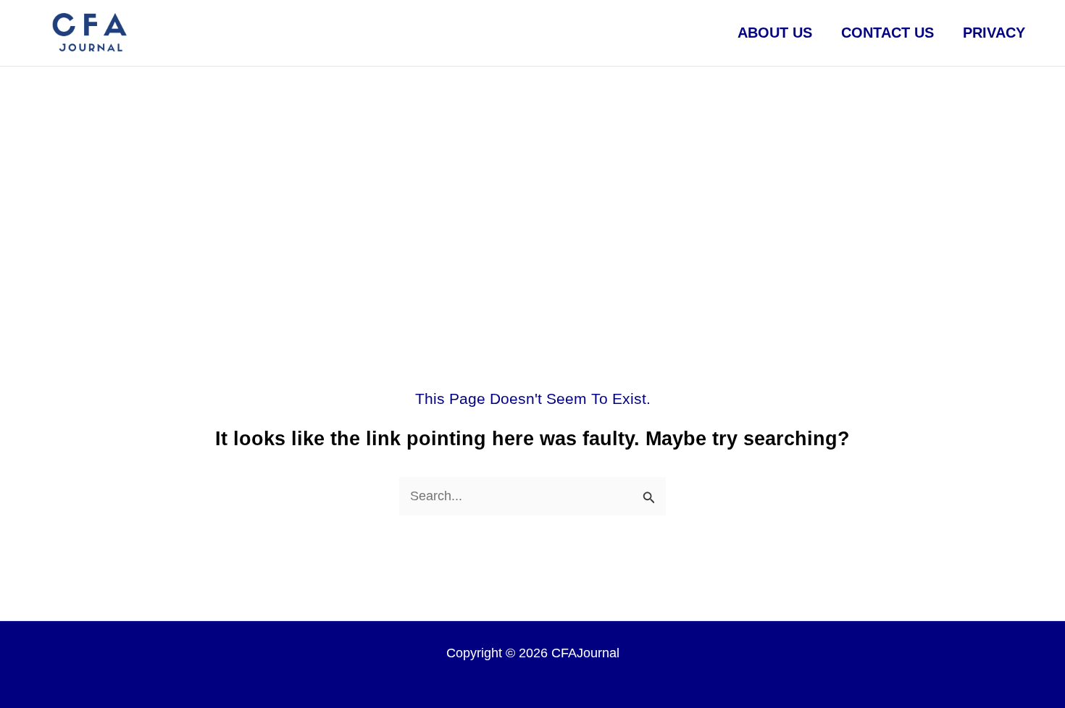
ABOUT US (775, 33)
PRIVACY (994, 33)
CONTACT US (887, 33)
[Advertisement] (532, 175)
